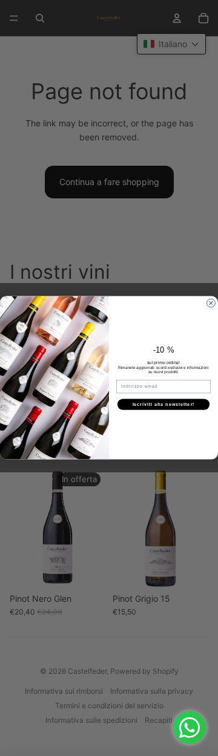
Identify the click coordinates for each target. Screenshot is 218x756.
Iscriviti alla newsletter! (164, 404)
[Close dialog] (211, 303)
